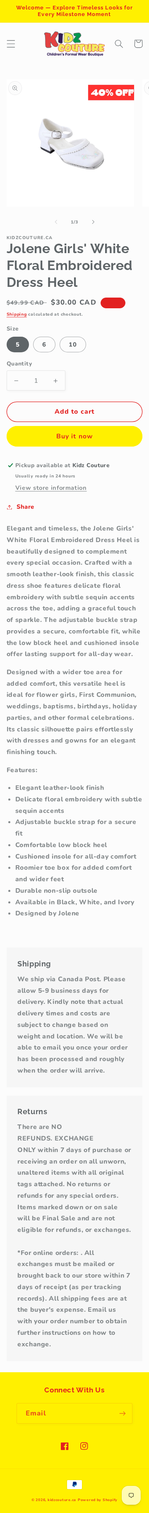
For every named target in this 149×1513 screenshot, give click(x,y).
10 (73, 344)
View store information (51, 488)
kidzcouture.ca (62, 1499)
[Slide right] (93, 222)
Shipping (17, 314)
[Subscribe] (122, 1413)
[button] (10, 43)
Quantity (19, 364)
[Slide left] (56, 222)
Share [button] (25, 507)
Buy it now (74, 436)
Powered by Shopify (98, 1499)
